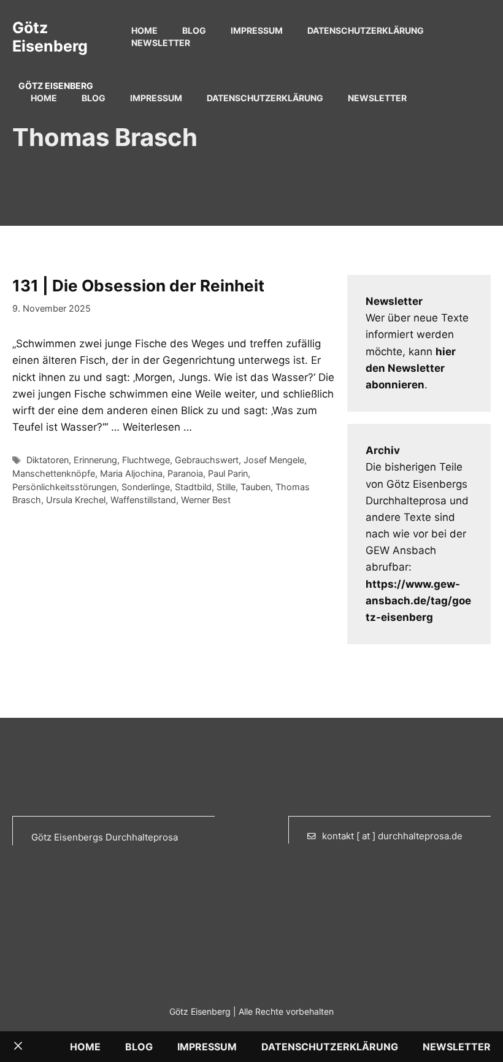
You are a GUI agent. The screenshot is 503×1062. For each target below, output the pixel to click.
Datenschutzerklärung (365, 30)
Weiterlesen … (157, 427)
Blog (194, 30)
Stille (226, 487)
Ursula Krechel (76, 499)
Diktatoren (47, 460)
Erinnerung (95, 460)
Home (144, 30)
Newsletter (160, 42)
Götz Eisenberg (50, 36)
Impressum (257, 30)
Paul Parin (228, 473)
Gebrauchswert (207, 460)
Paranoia (185, 473)
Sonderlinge (145, 487)
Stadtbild (193, 487)
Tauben (255, 487)
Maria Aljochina (131, 473)
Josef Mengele (274, 460)
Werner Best (206, 499)
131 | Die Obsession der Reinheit (138, 285)
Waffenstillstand (143, 499)
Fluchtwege (146, 460)
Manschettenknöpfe (53, 473)
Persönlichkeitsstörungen (64, 487)
